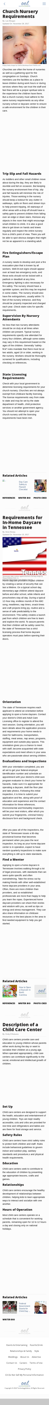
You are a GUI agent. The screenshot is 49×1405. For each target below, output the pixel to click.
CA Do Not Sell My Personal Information (24, 1375)
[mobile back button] (4, 4)
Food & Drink (36, 1345)
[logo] (24, 4)
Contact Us (11, 1363)
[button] (4, 4)
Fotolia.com (37, 65)
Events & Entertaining (16, 1345)
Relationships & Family (21, 1351)
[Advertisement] (24, 145)
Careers (23, 1363)
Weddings (13, 1357)
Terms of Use (36, 1363)
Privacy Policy (24, 1369)
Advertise (36, 1357)
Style (36, 1351)
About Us (24, 1357)
